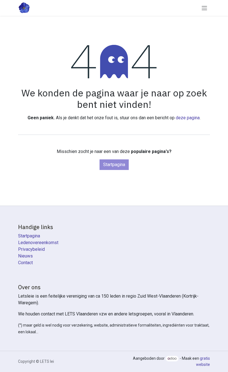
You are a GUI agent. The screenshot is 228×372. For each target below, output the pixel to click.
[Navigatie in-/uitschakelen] (204, 8)
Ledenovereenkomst (38, 242)
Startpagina (114, 164)
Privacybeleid (31, 249)
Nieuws (25, 256)
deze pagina (188, 117)
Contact (25, 262)
